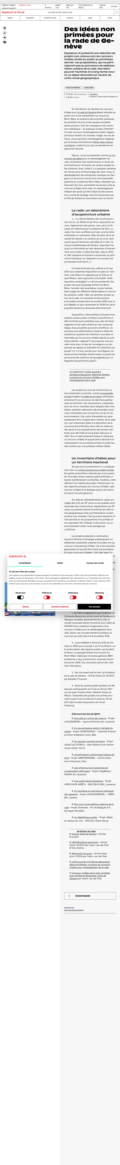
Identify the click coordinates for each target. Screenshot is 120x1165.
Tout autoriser (94, 606)
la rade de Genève (86, 112)
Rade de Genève (73, 88)
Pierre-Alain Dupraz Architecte (74, 910)
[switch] (46, 597)
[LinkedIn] (4, 32)
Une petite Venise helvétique (88, 781)
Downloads (82, 896)
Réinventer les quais (81, 853)
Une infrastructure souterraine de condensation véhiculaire (86, 769)
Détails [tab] (60, 563)
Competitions (50, 18)
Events (70, 18)
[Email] (4, 37)
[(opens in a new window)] (4, 42)
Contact (114, 6)
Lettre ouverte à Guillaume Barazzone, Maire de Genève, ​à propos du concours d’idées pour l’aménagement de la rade (89, 864)
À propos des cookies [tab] (95, 563)
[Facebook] (4, 28)
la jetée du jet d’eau (91, 396)
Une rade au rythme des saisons (90, 718)
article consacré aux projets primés (96, 470)
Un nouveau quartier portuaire (89, 741)
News (10, 18)
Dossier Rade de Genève (83, 834)
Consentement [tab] (25, 563)
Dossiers (30, 18)
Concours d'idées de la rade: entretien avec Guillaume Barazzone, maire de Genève (89, 875)
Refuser (26, 606)
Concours (89, 88)
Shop (110, 18)
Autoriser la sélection (60, 606)
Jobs (90, 18)
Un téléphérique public (85, 817)
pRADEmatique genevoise (84, 842)
